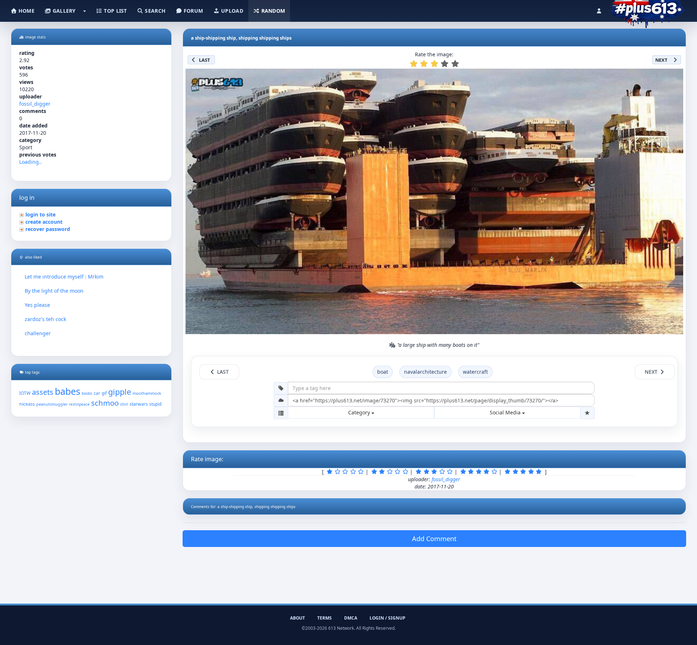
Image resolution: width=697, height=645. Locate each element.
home (25, 10)
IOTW (24, 393)
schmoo (105, 403)
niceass (27, 404)
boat (382, 371)
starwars (139, 404)
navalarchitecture (425, 371)
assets (42, 392)
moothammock (147, 393)
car (97, 393)
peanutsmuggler (52, 404)
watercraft (475, 371)
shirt (124, 404)
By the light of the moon (54, 290)
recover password (47, 229)
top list (114, 10)
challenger (38, 333)
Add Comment (434, 538)
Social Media (506, 412)
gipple (119, 391)
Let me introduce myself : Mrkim (64, 276)
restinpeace (79, 404)
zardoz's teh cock (45, 319)
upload (231, 10)
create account (43, 221)
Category (359, 412)
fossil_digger (34, 103)
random (272, 10)
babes (67, 391)
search (154, 10)
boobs (87, 393)
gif (104, 393)
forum (192, 10)
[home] (647, 9)
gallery (63, 10)
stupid (155, 404)
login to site (40, 214)
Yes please (37, 304)
